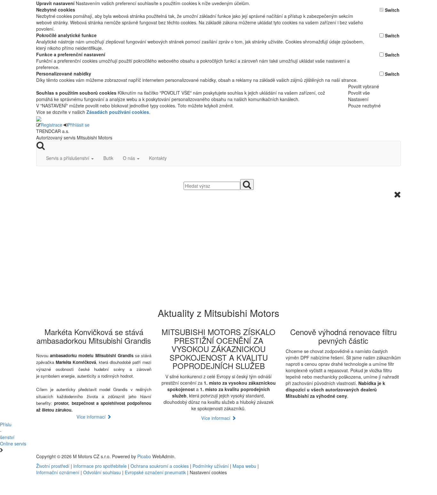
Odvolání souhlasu (102, 472)
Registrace (51, 125)
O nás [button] (129, 158)
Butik (108, 158)
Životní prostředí (53, 466)
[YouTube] (320, 456)
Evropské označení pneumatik (155, 472)
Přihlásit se (79, 125)
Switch (392, 10)
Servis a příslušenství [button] (68, 158)
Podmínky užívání (211, 466)
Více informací (91, 416)
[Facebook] (317, 456)
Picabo (144, 456)
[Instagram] (322, 456)
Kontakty (158, 158)
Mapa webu (244, 466)
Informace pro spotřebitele (100, 466)
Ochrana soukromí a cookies (160, 466)
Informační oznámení (57, 472)
